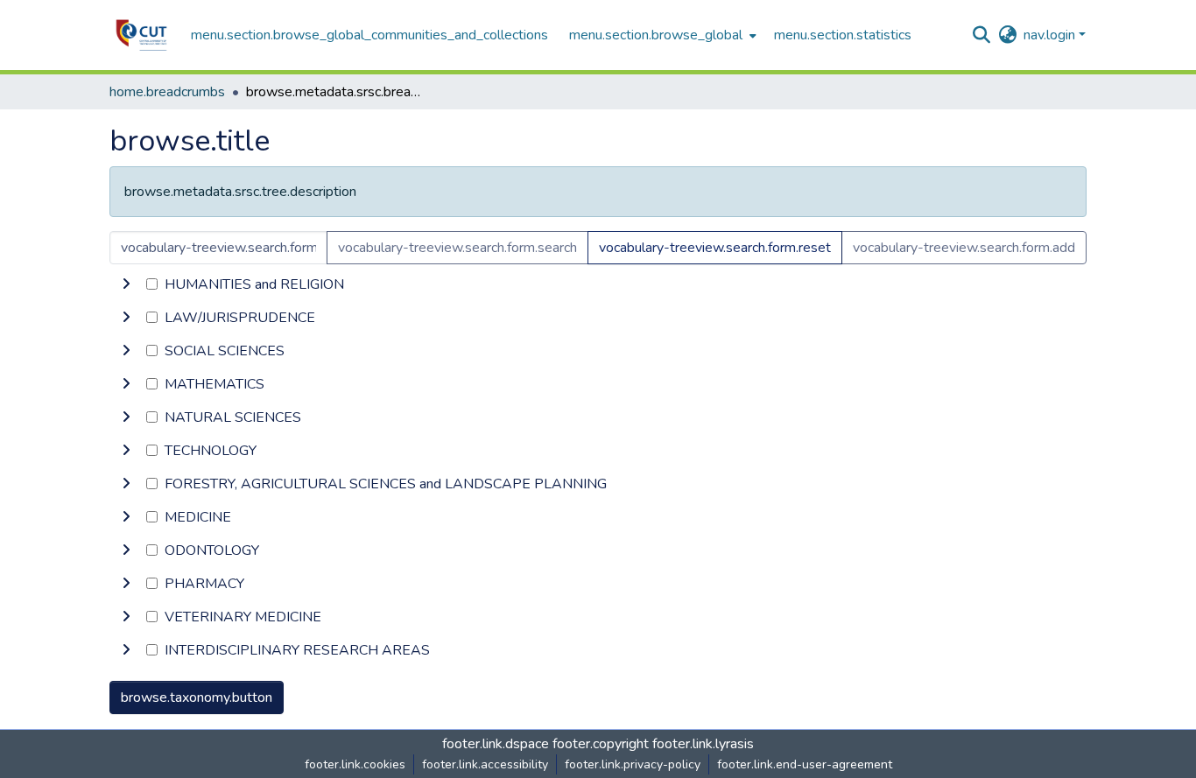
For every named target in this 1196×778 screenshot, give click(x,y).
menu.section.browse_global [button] (655, 35)
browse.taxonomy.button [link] (196, 697)
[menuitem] (661, 35)
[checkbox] (152, 284)
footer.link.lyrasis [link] (703, 743)
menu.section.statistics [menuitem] (842, 35)
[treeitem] (598, 317)
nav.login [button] (1051, 35)
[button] (141, 35)
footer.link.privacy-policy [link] (632, 764)
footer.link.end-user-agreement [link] (804, 764)
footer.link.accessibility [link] (485, 764)
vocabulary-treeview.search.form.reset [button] (715, 247)
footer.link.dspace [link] (495, 743)
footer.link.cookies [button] (355, 764)
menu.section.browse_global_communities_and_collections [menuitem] (369, 35)
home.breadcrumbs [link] (167, 92)
